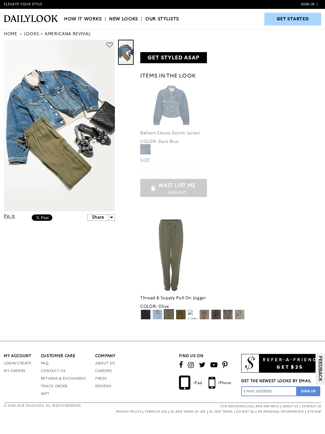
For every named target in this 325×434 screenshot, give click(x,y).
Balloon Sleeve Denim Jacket (170, 133)
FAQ (45, 363)
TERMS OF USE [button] (156, 411)
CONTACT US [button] (312, 406)
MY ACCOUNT (17, 356)
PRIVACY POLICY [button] (128, 411)
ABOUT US (105, 363)
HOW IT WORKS (83, 19)
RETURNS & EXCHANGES (63, 378)
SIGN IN (308, 4)
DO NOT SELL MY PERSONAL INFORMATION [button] (270, 411)
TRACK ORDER (54, 386)
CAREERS (103, 371)
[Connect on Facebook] (181, 365)
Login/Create (17, 363)
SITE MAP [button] (314, 411)
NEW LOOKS (123, 19)
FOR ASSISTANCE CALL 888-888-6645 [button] (249, 406)
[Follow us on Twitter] (202, 365)
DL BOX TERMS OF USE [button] (187, 411)
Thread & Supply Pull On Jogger (173, 298)
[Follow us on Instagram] (191, 365)
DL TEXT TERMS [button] (221, 411)
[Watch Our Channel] (214, 365)
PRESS (100, 378)
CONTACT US (53, 371)
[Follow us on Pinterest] (225, 365)
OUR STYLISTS (162, 19)
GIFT (45, 394)
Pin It (9, 216)
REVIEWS (103, 386)
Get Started (293, 19)
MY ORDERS (14, 371)
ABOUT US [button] (290, 406)
